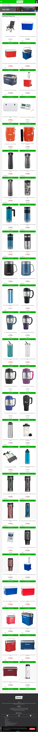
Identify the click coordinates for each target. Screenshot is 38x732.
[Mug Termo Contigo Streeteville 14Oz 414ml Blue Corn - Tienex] (27, 268)
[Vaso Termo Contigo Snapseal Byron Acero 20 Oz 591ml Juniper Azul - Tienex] (10, 241)
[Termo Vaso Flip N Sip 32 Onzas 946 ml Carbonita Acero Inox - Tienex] (27, 537)
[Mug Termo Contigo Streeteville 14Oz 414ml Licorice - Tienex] (10, 268)
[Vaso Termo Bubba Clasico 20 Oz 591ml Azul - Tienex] (10, 322)
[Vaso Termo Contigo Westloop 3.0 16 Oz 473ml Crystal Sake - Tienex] (27, 160)
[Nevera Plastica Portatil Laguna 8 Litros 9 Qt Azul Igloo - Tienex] (27, 26)
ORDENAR (4, 14)
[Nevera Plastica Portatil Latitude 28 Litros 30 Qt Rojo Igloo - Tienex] (10, 645)
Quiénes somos (7, 719)
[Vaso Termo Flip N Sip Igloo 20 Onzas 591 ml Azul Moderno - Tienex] (27, 510)
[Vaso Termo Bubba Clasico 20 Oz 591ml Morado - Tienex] (27, 322)
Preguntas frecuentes (8, 722)
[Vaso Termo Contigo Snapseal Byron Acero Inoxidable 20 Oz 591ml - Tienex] (27, 241)
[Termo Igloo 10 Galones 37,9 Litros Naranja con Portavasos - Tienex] (27, 133)
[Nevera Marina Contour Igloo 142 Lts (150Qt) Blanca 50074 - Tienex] (10, 107)
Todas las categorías (6, 4)
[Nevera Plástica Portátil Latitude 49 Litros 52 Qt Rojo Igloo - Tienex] (10, 672)
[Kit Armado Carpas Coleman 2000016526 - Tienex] (10, 456)
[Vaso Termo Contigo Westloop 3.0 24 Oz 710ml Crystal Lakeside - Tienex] (10, 160)
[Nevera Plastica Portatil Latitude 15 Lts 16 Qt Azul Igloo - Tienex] (27, 53)
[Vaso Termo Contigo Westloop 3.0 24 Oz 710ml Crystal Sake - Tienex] (10, 187)
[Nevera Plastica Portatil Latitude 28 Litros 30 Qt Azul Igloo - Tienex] (27, 618)
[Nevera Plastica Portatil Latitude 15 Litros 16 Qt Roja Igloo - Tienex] (10, 618)
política (10, 729)
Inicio (3, 5)
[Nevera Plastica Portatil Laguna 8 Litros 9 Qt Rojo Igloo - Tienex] (10, 53)
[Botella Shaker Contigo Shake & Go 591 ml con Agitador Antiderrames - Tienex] (27, 429)
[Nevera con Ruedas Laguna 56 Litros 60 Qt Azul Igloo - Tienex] (27, 564)
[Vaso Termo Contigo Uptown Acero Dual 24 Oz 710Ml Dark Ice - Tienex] (10, 295)
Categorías (5, 5)
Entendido (32, 728)
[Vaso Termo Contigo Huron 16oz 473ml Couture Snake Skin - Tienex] (27, 187)
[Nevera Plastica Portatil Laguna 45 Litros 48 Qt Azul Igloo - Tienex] (10, 591)
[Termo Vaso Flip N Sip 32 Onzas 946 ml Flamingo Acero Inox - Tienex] (10, 564)
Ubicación (6, 720)
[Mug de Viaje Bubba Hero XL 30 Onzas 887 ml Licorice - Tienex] (27, 403)
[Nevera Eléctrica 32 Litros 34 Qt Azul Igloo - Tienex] (10, 80)
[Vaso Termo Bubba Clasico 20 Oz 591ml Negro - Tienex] (27, 295)
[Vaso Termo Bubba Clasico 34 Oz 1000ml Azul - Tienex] (10, 403)
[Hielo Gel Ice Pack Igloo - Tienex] (10, 537)
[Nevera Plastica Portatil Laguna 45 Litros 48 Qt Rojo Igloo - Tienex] (27, 591)
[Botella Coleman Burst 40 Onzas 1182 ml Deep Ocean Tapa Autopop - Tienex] (27, 456)
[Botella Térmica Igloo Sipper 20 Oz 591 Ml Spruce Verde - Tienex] (10, 483)
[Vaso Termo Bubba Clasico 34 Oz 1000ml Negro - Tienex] (10, 376)
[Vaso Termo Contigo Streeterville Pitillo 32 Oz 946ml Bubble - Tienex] (10, 349)
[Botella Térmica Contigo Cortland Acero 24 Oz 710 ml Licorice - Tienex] (10, 429)
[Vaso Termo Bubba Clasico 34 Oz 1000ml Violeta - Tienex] (27, 376)
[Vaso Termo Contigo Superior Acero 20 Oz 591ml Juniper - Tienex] (10, 214)
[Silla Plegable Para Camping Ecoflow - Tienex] (10, 26)
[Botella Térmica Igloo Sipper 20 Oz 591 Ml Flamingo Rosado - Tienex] (10, 510)
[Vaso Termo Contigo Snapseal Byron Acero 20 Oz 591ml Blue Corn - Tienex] (27, 214)
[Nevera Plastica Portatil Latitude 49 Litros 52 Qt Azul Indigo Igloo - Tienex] (27, 645)
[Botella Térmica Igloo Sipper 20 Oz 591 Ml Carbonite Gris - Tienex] (27, 483)
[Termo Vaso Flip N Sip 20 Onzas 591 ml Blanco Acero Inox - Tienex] (27, 672)
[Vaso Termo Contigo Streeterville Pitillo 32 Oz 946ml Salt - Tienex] (27, 349)
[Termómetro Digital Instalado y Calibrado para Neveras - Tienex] (27, 107)
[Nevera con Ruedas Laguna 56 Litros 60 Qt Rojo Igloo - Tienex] (27, 80)
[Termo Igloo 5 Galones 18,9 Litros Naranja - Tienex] (10, 133)
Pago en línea (7, 721)
